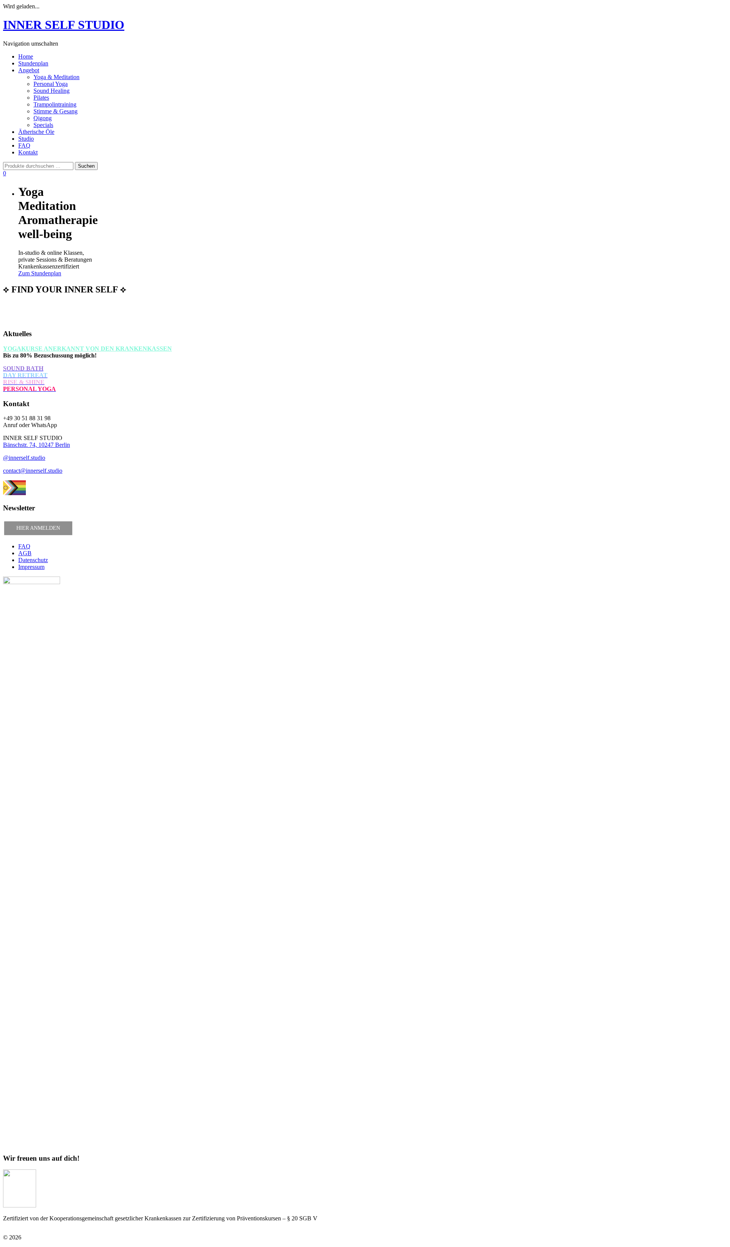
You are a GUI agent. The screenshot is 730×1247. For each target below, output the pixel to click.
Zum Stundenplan (39, 273)
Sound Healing (51, 90)
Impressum (31, 567)
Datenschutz (33, 560)
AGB (25, 553)
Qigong (42, 118)
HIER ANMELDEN (38, 528)
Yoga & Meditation (56, 77)
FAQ (24, 145)
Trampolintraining (54, 104)
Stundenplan (33, 63)
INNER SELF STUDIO (63, 25)
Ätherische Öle (36, 132)
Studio (26, 138)
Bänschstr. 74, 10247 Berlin (36, 445)
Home (25, 56)
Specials (43, 125)
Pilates (41, 97)
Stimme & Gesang (55, 111)
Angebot (28, 70)
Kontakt (28, 152)
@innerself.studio (24, 457)
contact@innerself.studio (32, 470)
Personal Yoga (50, 84)
